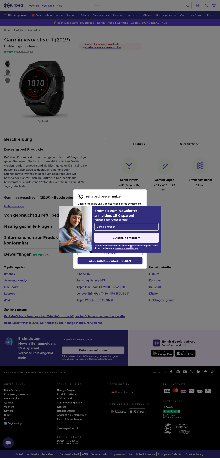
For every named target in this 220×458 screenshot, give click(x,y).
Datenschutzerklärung (104, 232)
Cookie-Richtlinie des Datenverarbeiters (102, 236)
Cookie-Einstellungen (95, 229)
